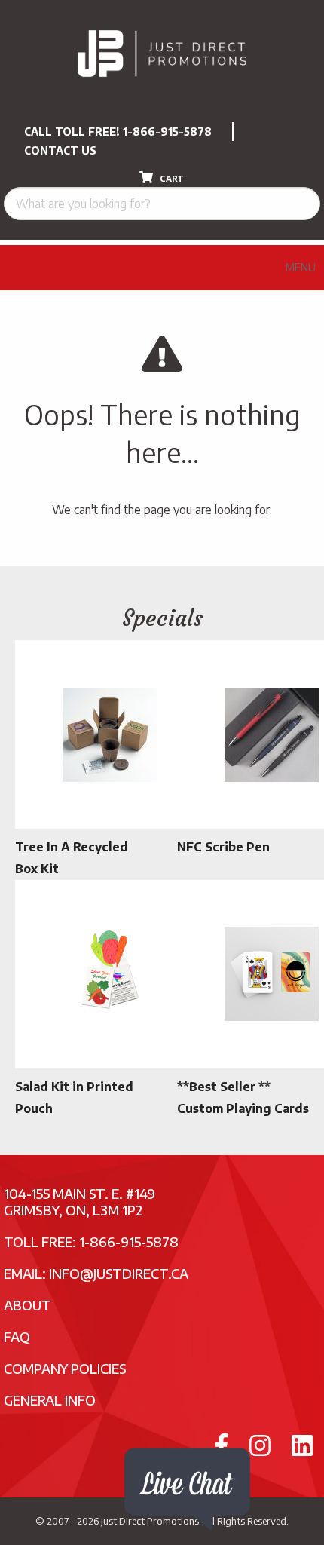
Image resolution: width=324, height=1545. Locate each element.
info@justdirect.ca (118, 1273)
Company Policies (65, 1368)
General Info (50, 1400)
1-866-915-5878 (167, 131)
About (27, 1305)
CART (170, 178)
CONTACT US (60, 150)
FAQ (17, 1336)
